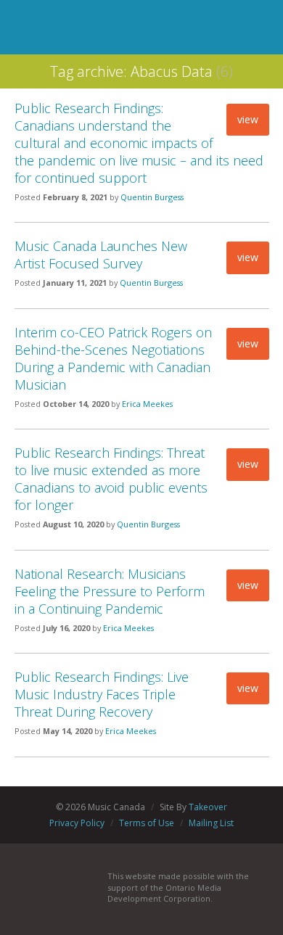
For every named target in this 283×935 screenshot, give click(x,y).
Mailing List (211, 823)
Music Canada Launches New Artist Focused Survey (101, 254)
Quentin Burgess (152, 196)
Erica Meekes (147, 403)
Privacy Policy (76, 823)
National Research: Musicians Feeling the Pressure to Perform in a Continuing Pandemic (110, 591)
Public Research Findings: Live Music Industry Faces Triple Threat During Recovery (102, 694)
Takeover (208, 807)
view (247, 119)
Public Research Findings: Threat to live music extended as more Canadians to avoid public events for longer (111, 479)
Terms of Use (146, 823)
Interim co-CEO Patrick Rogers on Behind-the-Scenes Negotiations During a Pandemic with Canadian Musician (113, 358)
